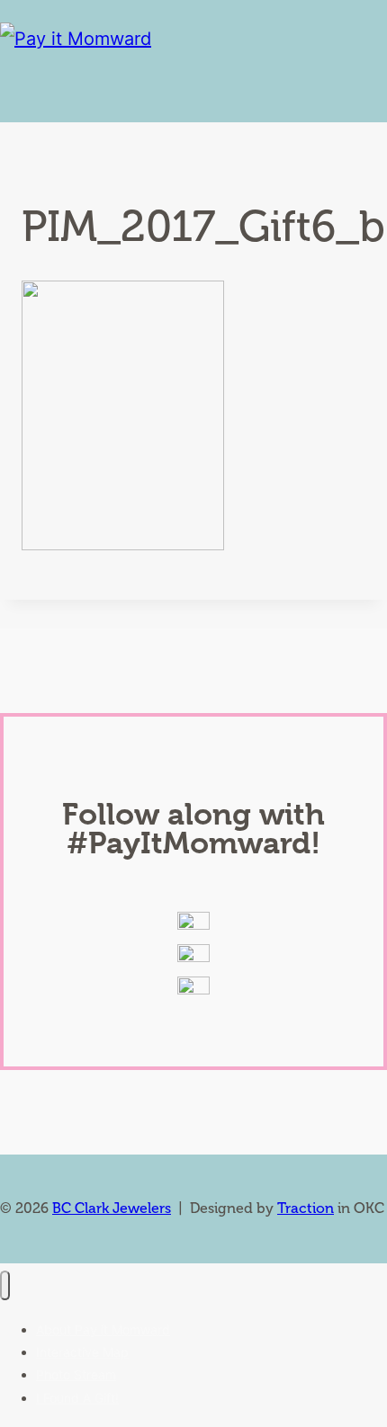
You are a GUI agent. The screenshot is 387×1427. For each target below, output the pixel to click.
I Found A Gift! (77, 1397)
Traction (305, 1208)
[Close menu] (5, 1285)
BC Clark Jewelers (111, 1208)
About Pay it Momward (103, 1329)
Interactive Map (82, 1352)
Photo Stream (76, 1374)
